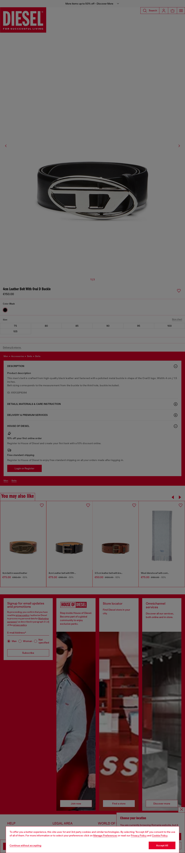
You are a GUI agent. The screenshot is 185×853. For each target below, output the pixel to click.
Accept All (162, 845)
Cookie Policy (159, 835)
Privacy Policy (139, 835)
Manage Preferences (105, 835)
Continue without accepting (25, 845)
